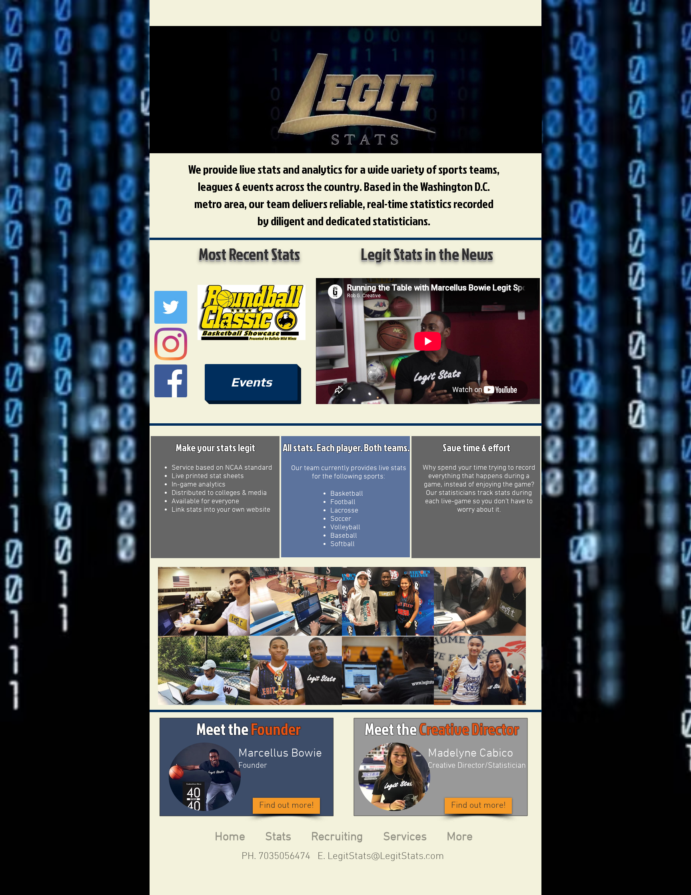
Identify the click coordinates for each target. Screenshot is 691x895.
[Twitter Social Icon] (170, 307)
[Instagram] (170, 344)
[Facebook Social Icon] (170, 380)
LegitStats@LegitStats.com (386, 857)
